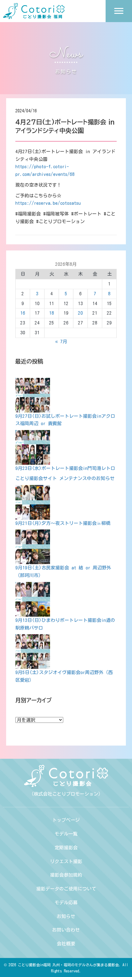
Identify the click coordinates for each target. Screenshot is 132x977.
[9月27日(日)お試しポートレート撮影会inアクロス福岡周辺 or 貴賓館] (32, 395)
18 (51, 313)
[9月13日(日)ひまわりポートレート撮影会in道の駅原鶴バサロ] (32, 599)
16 (22, 313)
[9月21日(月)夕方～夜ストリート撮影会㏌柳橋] (32, 502)
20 (80, 313)
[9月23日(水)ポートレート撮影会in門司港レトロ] (32, 447)
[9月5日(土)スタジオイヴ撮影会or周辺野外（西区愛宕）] (32, 651)
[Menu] (119, 11)
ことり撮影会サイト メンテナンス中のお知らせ (65, 478)
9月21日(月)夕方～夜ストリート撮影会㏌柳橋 (63, 523)
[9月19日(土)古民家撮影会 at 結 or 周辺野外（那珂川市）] (32, 546)
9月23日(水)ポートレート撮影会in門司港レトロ (65, 468)
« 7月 (61, 341)
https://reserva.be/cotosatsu (48, 203)
